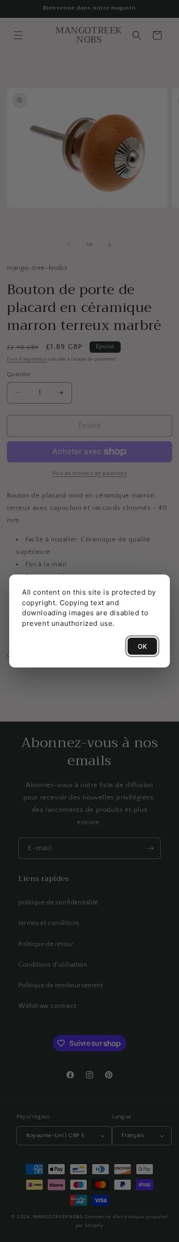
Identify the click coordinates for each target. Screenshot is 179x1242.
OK (142, 646)
